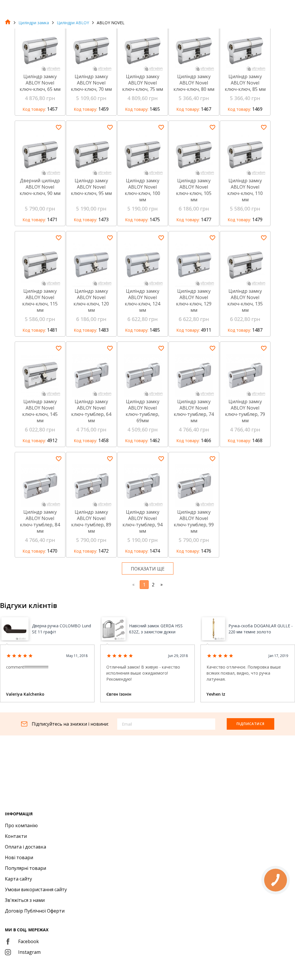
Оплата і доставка (25, 847)
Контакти (16, 836)
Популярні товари (25, 868)
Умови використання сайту (36, 889)
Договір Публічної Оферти (35, 911)
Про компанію (21, 825)
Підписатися (250, 723)
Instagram (29, 952)
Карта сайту (18, 879)
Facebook (28, 941)
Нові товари (19, 857)
